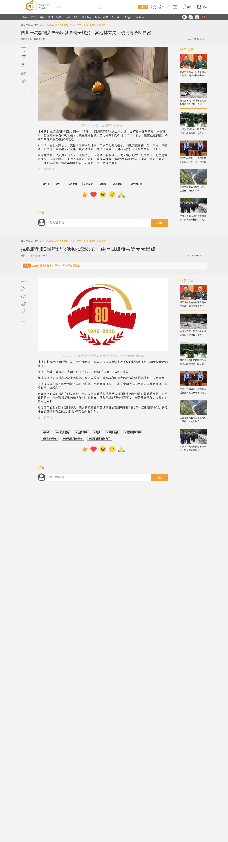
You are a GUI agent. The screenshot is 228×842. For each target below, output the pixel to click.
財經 (67, 17)
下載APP (143, 7)
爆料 (189, 6)
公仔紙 (115, 17)
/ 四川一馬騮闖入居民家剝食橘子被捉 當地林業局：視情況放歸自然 (72, 24)
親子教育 (87, 17)
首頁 (24, 17)
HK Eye (127, 17)
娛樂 (105, 17)
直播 (42, 17)
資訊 (50, 17)
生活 (97, 17)
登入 (205, 6)
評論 (58, 17)
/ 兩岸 (35, 24)
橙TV (33, 17)
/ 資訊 (29, 24)
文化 (75, 17)
